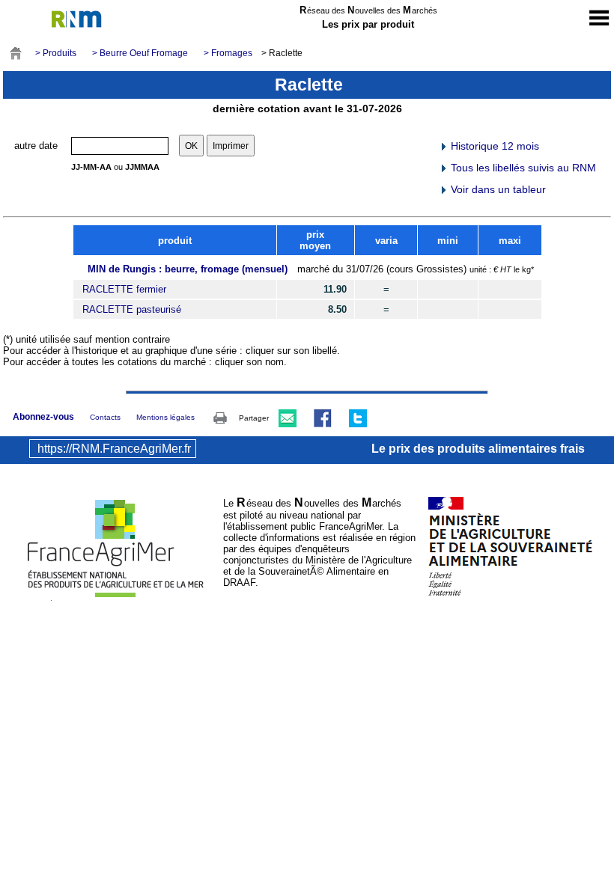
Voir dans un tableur (497, 189)
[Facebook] (323, 417)
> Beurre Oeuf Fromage (140, 53)
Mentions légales (165, 417)
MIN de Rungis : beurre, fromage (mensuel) (188, 269)
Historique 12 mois (493, 146)
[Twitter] (358, 417)
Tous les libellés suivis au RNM (522, 168)
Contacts (105, 417)
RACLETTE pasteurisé (131, 309)
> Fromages (228, 53)
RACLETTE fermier (124, 289)
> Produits (55, 53)
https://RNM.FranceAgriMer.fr (114, 448)
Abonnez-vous (43, 417)
